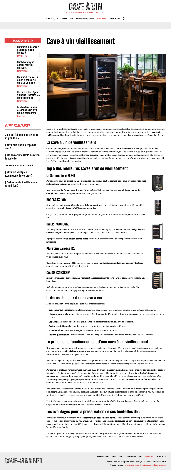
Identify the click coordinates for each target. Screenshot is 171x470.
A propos (162, 465)
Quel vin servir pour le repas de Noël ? (20, 146)
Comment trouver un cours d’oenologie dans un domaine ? (27, 80)
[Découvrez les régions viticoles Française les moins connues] (10, 96)
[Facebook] (142, 50)
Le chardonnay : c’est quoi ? (19, 165)
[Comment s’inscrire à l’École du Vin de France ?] (10, 50)
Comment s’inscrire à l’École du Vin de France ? (28, 49)
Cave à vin (21, 116)
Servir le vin (22, 56)
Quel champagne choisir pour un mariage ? (25, 65)
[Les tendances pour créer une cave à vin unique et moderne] (10, 111)
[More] (164, 50)
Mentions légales (132, 465)
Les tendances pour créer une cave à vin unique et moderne (27, 110)
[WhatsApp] (158, 50)
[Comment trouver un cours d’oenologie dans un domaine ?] (10, 80)
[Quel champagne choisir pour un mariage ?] (10, 66)
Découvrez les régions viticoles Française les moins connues (28, 95)
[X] (148, 50)
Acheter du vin (23, 71)
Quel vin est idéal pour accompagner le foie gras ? (18, 173)
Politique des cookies (149, 465)
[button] (124, 18)
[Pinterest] (153, 50)
